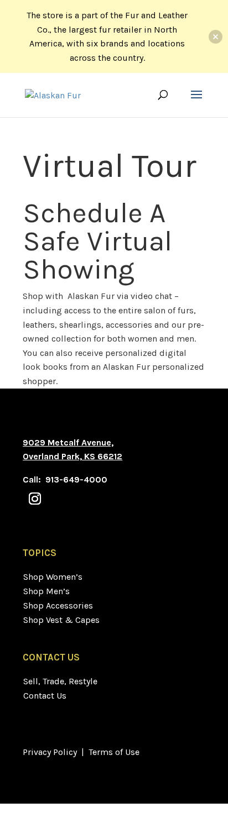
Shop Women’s (52, 576)
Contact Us (44, 695)
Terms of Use (114, 752)
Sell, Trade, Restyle (60, 681)
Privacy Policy (50, 752)
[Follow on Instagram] (35, 498)
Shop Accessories (58, 605)
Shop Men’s (46, 591)
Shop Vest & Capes (61, 620)
